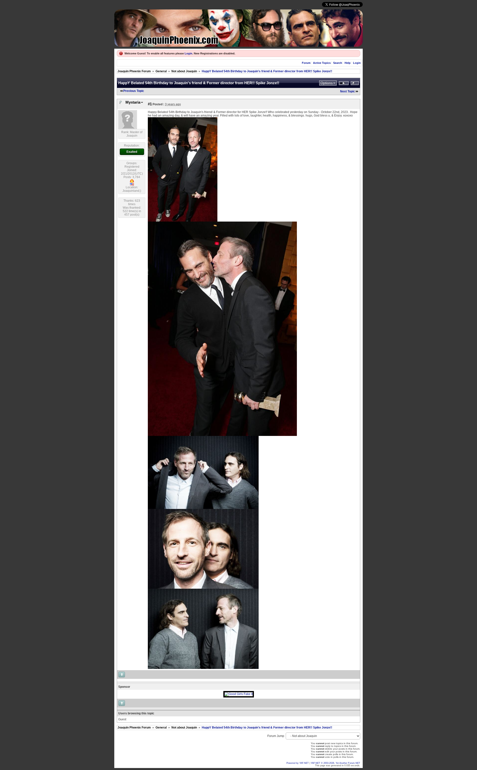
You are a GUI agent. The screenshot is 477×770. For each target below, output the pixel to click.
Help (348, 62)
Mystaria (132, 102)
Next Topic (347, 91)
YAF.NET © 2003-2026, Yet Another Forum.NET (335, 763)
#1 (150, 104)
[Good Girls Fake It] (238, 694)
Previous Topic (133, 91)
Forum (306, 62)
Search (337, 62)
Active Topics (322, 62)
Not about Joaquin (184, 71)
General (161, 71)
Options (326, 83)
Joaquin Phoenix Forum (134, 71)
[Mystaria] (127, 128)
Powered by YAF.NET (297, 763)
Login (188, 53)
